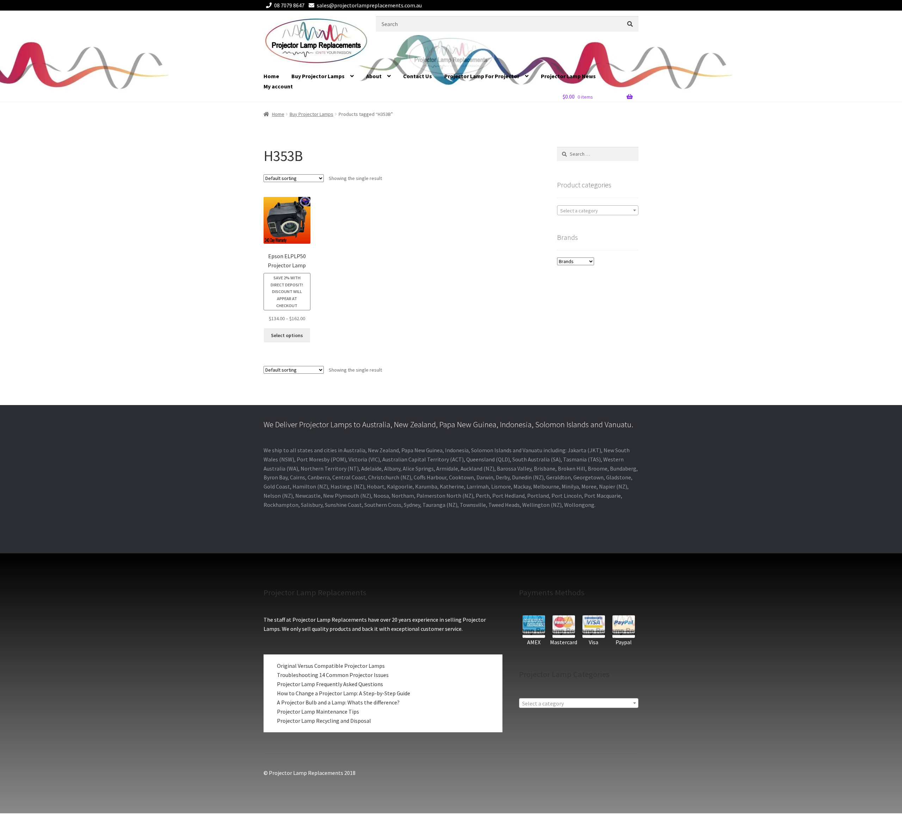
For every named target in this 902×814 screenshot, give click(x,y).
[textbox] (597, 211)
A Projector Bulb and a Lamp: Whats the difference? (338, 702)
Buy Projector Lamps (318, 76)
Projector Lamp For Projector (481, 76)
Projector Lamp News (568, 76)
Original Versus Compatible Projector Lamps (331, 665)
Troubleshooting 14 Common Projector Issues (333, 674)
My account (278, 86)
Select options (287, 335)
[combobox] (597, 210)
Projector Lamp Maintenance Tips (318, 711)
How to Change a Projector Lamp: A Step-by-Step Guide (343, 693)
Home (271, 76)
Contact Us (417, 76)
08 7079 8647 (289, 5)
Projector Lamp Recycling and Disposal (324, 720)
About (374, 76)
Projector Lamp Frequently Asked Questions (330, 684)
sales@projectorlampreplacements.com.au (369, 5)
